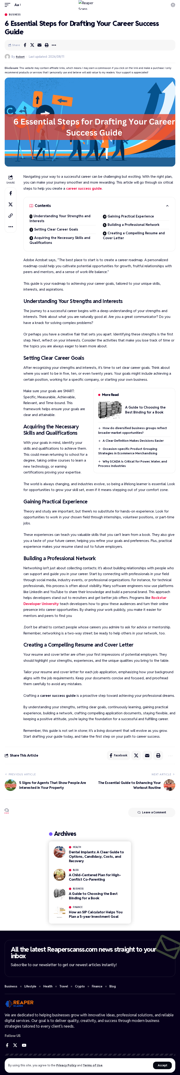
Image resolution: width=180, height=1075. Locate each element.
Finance (78, 907)
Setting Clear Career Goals (56, 229)
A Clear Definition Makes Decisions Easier (133, 441)
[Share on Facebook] (25, 45)
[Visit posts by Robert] (7, 56)
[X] (15, 1045)
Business (15, 14)
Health (77, 847)
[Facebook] (7, 1045)
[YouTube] (24, 1045)
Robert (20, 56)
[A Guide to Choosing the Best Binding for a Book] (110, 410)
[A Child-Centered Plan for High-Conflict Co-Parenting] (59, 875)
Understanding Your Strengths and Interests (60, 218)
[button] (162, 1065)
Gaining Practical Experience (131, 216)
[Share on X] (32, 45)
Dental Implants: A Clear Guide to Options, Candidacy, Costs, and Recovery (96, 856)
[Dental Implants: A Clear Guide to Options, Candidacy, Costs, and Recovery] (59, 852)
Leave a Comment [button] (154, 812)
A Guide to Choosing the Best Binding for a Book (93, 895)
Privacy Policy (66, 1065)
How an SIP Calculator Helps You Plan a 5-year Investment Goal (95, 914)
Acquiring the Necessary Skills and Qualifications (60, 240)
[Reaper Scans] (90, 5)
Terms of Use (92, 1065)
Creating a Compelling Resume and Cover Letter (134, 235)
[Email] (39, 45)
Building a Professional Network (133, 225)
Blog (76, 870)
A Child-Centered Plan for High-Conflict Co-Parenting (95, 877)
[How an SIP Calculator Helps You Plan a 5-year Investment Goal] (59, 912)
